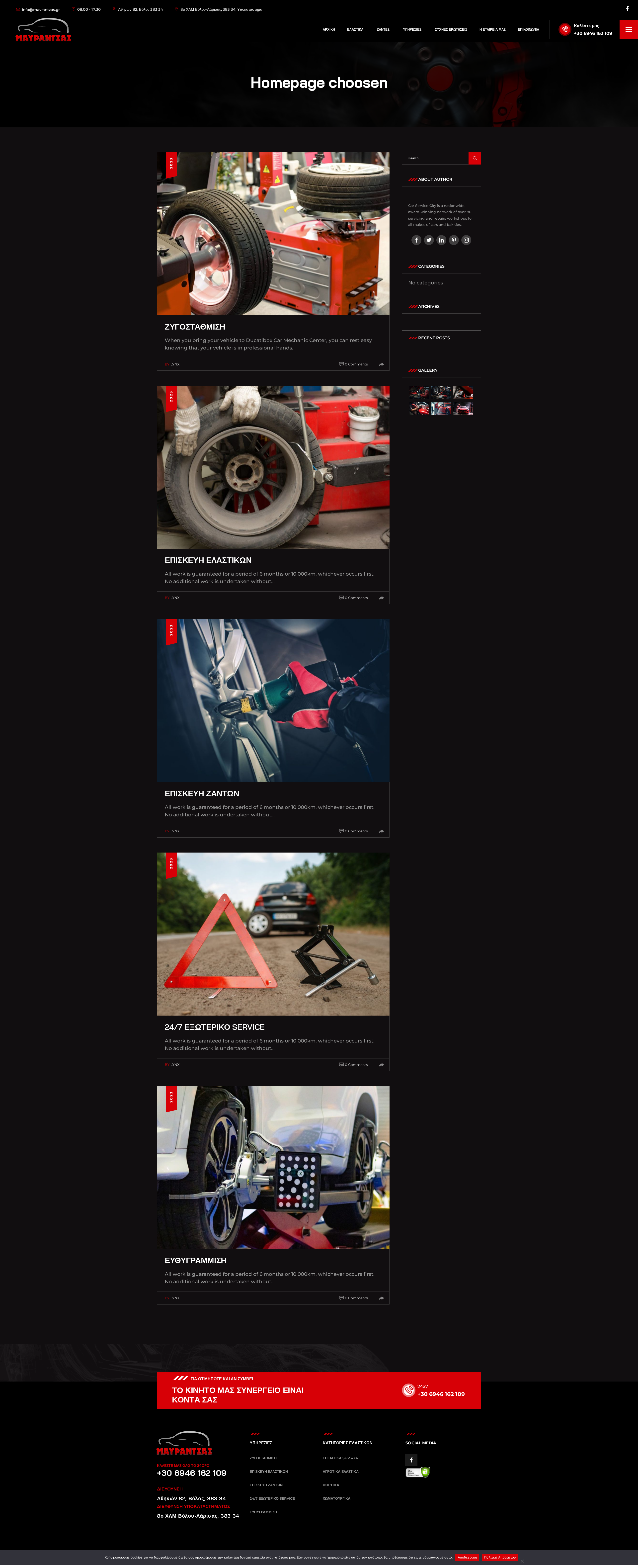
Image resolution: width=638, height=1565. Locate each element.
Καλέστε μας (586, 25)
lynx (174, 364)
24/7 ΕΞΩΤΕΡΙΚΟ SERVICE (215, 1027)
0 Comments (356, 364)
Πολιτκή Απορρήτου (500, 1557)
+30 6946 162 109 (593, 33)
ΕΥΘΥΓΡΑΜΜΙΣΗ (196, 1260)
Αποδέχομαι (467, 1557)
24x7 (422, 1386)
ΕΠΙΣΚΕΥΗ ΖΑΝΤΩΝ (202, 793)
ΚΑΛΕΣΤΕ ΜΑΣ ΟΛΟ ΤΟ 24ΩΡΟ (183, 1465)
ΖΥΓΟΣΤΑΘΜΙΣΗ (195, 327)
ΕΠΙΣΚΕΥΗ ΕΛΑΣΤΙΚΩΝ (208, 560)
